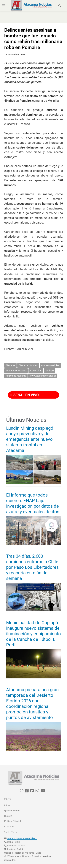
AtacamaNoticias (50, 365)
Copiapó (49, 370)
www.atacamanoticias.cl (43, 375)
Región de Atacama (16, 375)
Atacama (10, 365)
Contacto (9, 826)
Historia (8, 816)
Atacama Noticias (28, 365)
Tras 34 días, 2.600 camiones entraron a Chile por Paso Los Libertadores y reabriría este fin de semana (32, 567)
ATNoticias (36, 370)
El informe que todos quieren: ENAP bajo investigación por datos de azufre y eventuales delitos (32, 503)
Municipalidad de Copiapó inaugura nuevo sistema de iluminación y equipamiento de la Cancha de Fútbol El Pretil (33, 633)
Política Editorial (12, 821)
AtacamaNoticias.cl (16, 370)
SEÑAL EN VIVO (25, 395)
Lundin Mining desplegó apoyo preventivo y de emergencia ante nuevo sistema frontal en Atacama (29, 439)
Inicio (7, 805)
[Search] (59, 6)
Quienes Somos (12, 810)
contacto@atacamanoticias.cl (22, 838)
